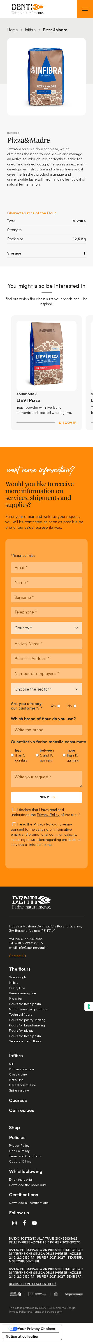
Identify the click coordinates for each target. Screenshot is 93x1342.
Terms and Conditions (25, 1156)
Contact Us (17, 956)
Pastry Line (17, 988)
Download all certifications (29, 1203)
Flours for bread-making (27, 1025)
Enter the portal (21, 1179)
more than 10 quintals (73, 755)
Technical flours (20, 1014)
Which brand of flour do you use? (43, 719)
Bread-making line (22, 993)
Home (12, 29)
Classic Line (18, 1074)
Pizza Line (16, 1080)
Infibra (30, 29)
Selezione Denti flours (25, 1041)
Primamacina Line (22, 1069)
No (69, 706)
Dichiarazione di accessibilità (32, 1284)
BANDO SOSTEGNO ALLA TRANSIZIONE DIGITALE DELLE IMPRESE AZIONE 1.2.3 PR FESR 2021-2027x (44, 1240)
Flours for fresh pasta (25, 1004)
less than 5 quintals (21, 755)
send (45, 797)
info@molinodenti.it (33, 947)
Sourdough (17, 977)
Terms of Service (43, 1311)
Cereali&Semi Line (22, 1085)
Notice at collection (23, 1336)
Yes (53, 706)
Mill (11, 1064)
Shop (14, 1127)
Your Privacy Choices (36, 1328)
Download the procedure (28, 1185)
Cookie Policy (19, 1151)
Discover (68, 423)
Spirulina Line (19, 1090)
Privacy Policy (48, 814)
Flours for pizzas (21, 1030)
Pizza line (16, 998)
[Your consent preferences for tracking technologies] (88, 1006)
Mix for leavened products (28, 1009)
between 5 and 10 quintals (47, 755)
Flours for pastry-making (27, 1020)
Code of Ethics (20, 1161)
